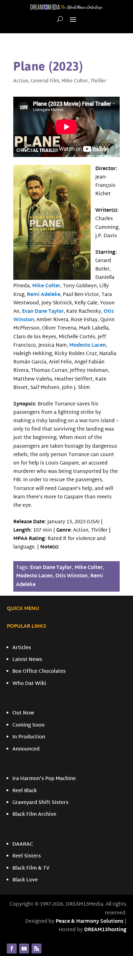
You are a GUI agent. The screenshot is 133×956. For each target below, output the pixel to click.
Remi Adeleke (43, 294)
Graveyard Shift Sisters (40, 802)
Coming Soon (28, 725)
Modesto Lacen (87, 345)
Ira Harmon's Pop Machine (44, 778)
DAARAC (22, 844)
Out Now (23, 713)
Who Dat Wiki (29, 683)
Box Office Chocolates (39, 671)
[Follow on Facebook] (12, 949)
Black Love (25, 880)
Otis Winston (71, 576)
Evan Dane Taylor (43, 311)
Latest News (27, 659)
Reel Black (24, 791)
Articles (21, 648)
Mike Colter (75, 81)
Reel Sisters (26, 856)
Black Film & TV (30, 868)
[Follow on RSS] (36, 949)
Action (20, 81)
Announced (26, 749)
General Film (45, 81)
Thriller (98, 81)
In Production (28, 737)
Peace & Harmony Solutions (89, 921)
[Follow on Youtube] (24, 949)
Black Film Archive (34, 814)
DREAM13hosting (105, 930)
